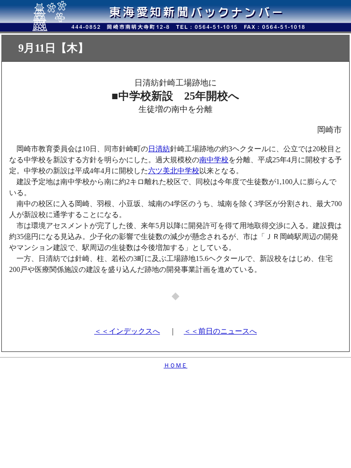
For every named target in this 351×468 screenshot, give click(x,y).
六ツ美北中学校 (173, 171)
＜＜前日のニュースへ (220, 331)
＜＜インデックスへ (127, 331)
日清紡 (159, 149)
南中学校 (214, 160)
